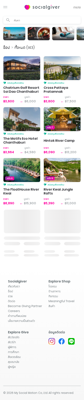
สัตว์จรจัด (13, 337)
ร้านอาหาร (55, 291)
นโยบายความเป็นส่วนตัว (21, 321)
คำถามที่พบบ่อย (17, 316)
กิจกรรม (53, 296)
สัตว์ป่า (12, 342)
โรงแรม (53, 286)
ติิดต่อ (11, 301)
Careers (14, 311)
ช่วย (10, 296)
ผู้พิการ (12, 347)
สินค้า (52, 306)
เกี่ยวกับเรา (14, 286)
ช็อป (6, 47)
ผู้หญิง (12, 367)
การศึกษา (13, 352)
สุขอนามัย (13, 362)
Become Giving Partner (25, 306)
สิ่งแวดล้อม (14, 357)
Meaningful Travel (61, 301)
